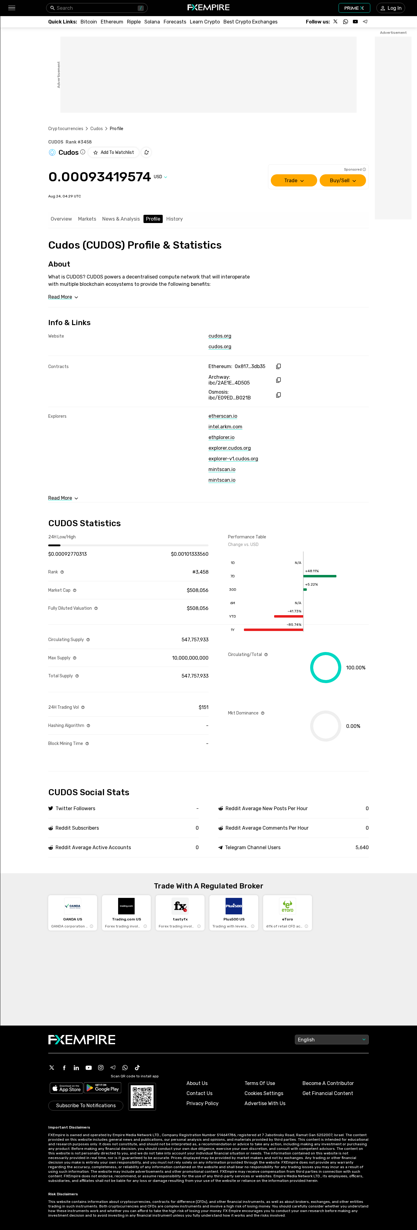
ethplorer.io (221, 437)
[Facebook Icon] (64, 1067)
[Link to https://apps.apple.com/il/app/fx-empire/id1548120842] (66, 1088)
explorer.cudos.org (230, 448)
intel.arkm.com (225, 427)
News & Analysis (121, 219)
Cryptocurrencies (65, 128)
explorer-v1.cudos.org (233, 459)
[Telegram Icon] (113, 1067)
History (174, 219)
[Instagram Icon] (100, 1067)
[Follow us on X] (335, 21)
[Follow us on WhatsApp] (345, 21)
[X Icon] (52, 1067)
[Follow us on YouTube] (355, 21)
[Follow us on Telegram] (365, 21)
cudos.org (220, 336)
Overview (61, 219)
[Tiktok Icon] (137, 1067)
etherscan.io (223, 416)
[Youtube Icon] (88, 1067)
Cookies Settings (264, 1093)
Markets (87, 219)
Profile (153, 219)
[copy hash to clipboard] (278, 366)
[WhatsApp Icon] (125, 1067)
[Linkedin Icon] (76, 1067)
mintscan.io (222, 469)
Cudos (96, 128)
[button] (11, 8)
